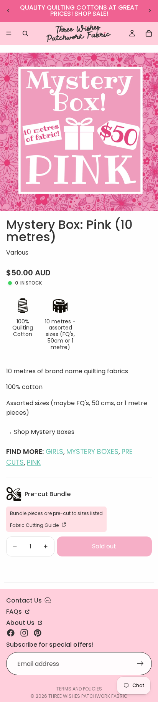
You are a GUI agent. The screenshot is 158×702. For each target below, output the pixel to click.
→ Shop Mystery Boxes (40, 431)
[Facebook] (10, 632)
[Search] (25, 33)
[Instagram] (24, 632)
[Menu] (9, 33)
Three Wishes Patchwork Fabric (88, 696)
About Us (21, 622)
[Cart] (148, 33)
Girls (54, 451)
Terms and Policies (79, 688)
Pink (34, 462)
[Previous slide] (8, 10)
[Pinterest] (37, 632)
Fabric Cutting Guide (35, 525)
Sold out (104, 546)
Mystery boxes (92, 451)
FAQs (14, 611)
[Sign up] (140, 664)
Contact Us (24, 600)
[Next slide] (149, 10)
